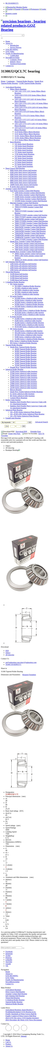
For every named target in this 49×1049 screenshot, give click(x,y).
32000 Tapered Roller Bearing (25, 359)
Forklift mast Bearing (13, 418)
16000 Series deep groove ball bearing (24, 185)
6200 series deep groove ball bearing (23, 172)
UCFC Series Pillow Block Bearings (28, 136)
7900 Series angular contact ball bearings (29, 250)
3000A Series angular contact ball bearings (30, 254)
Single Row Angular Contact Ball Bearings (25, 241)
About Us (9, 43)
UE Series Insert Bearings (24, 144)
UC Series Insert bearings (24, 166)
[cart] (6, 11)
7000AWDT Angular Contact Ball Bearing (30, 229)
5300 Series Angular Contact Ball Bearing (30, 195)
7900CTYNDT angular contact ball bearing (30, 217)
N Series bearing (16, 317)
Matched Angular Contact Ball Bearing (24, 203)
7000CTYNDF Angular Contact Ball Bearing (31, 223)
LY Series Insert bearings (23, 164)
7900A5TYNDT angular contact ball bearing (31, 215)
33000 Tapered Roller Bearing (25, 361)
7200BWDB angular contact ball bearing (29, 235)
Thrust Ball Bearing (12, 272)
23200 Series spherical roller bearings (23, 382)
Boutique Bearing (11, 450)
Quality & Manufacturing (14, 53)
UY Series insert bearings (24, 152)
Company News (16, 60)
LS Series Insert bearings (23, 162)
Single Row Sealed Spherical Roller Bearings (26, 392)
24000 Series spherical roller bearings (23, 386)
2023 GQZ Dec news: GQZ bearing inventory (22, 1018)
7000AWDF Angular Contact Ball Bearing (30, 227)
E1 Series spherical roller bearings (22, 394)
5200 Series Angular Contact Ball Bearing (30, 193)
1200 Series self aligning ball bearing (23, 264)
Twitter (8, 956)
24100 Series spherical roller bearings (23, 388)
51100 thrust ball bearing (19, 274)
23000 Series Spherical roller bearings (23, 377)
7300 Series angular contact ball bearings (29, 248)
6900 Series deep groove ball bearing (23, 183)
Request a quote (11, 13)
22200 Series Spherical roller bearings (23, 371)
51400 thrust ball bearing (19, 280)
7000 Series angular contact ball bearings (29, 243)
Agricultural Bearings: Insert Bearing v (19, 1010)
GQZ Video (9, 51)
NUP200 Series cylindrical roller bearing (29, 312)
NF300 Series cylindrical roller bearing (29, 335)
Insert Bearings (15, 142)
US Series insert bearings (24, 150)
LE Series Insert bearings (24, 156)
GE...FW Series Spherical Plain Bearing (24, 416)
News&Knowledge (12, 58)
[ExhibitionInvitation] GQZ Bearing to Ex (20, 1012)
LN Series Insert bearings (24, 160)
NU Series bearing (16, 284)
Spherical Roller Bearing (14, 369)
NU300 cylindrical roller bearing (26, 292)
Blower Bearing (16, 390)
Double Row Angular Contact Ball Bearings (26, 252)
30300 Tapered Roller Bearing (25, 351)
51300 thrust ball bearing (19, 278)
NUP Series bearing (17, 308)
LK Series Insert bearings (24, 158)
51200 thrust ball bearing (19, 276)
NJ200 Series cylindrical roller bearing (28, 300)
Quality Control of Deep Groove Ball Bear (20, 1016)
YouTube (8, 962)
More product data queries (10, 945)
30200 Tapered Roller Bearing (25, 349)
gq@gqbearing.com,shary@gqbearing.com (20, 662)
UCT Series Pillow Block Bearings (27, 140)
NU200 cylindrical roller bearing (26, 288)
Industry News (15, 62)
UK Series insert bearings (24, 148)
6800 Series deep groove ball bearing (23, 181)
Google (8, 964)
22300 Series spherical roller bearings (23, 373)
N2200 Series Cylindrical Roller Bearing (29, 323)
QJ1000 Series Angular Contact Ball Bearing (31, 201)
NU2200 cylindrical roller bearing (27, 290)
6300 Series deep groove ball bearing (23, 176)
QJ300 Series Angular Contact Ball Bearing (30, 199)
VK (6, 966)
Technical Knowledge (18, 64)
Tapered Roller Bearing (25, 81)
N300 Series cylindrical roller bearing (28, 337)
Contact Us (9, 66)
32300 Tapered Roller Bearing (25, 355)
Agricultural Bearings (13, 87)
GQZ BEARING (11, 49)
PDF (7, 651)
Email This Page (14, 434)
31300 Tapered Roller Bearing (30, 83)
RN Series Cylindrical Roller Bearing (23, 343)
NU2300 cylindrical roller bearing (27, 294)
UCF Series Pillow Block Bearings (27, 134)
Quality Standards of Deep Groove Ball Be (20, 1014)
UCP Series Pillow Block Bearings (27, 132)
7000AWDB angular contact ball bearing (29, 219)
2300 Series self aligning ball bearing (23, 270)
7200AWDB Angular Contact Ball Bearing (30, 231)
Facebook (9, 952)
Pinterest (8, 958)
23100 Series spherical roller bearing (23, 380)
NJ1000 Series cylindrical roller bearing (29, 298)
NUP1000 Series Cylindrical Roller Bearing (30, 310)
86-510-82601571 (11, 3)
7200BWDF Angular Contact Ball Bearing (30, 237)
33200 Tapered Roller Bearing (25, 363)
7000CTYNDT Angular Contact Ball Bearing (31, 225)
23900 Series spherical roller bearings (23, 384)
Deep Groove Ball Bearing (15, 168)
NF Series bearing (16, 329)
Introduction (14, 45)
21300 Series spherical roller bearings (23, 375)
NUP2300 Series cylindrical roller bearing (30, 327)
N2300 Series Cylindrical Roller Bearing (29, 339)
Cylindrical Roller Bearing (14, 282)
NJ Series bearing (16, 296)
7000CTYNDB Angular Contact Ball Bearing (31, 221)
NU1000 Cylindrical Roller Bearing (27, 286)
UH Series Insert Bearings (24, 146)
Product (8, 1044)
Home (7, 41)
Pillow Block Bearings (18, 89)
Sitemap (24, 1036)
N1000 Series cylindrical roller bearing (28, 319)
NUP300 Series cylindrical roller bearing (29, 325)
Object (7, 446)
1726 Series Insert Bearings (24, 154)
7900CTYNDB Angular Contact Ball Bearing (31, 205)
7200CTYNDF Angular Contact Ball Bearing (31, 239)
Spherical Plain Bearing (13, 410)
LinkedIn (8, 960)
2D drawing (9, 448)
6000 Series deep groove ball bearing (23, 170)
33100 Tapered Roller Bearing (25, 365)
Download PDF (22, 432)
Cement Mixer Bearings (18, 398)
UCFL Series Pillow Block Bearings (28, 138)
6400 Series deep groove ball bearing (23, 174)
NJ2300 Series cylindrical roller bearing (29, 306)
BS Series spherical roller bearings (22, 396)
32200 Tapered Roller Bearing (25, 353)
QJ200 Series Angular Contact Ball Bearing (30, 197)
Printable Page (35, 432)
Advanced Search (41, 422)
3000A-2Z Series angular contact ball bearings (31, 260)
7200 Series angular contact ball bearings (29, 245)
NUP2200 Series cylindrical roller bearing (30, 315)
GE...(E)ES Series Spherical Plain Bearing (25, 412)
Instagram (9, 954)
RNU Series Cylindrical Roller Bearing (24, 341)
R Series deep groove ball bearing (22, 187)
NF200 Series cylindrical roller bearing (29, 331)
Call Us (8, 1042)
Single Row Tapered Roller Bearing (23, 347)
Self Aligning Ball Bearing (15, 262)
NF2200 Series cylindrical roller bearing (29, 333)
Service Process (15, 47)
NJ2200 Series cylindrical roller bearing (29, 302)
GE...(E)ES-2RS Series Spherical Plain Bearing (27, 414)
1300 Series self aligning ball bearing (23, 266)
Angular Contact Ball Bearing (16, 189)
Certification (14, 56)
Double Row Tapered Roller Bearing (23, 367)
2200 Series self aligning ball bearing (23, 268)
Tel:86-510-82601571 (13, 664)
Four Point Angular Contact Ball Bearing (25, 191)
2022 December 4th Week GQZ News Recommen (23, 1020)
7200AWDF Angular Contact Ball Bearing (30, 233)
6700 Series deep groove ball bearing (23, 178)
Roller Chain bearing (13, 400)
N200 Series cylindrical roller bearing (28, 321)
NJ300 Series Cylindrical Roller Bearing (29, 304)
